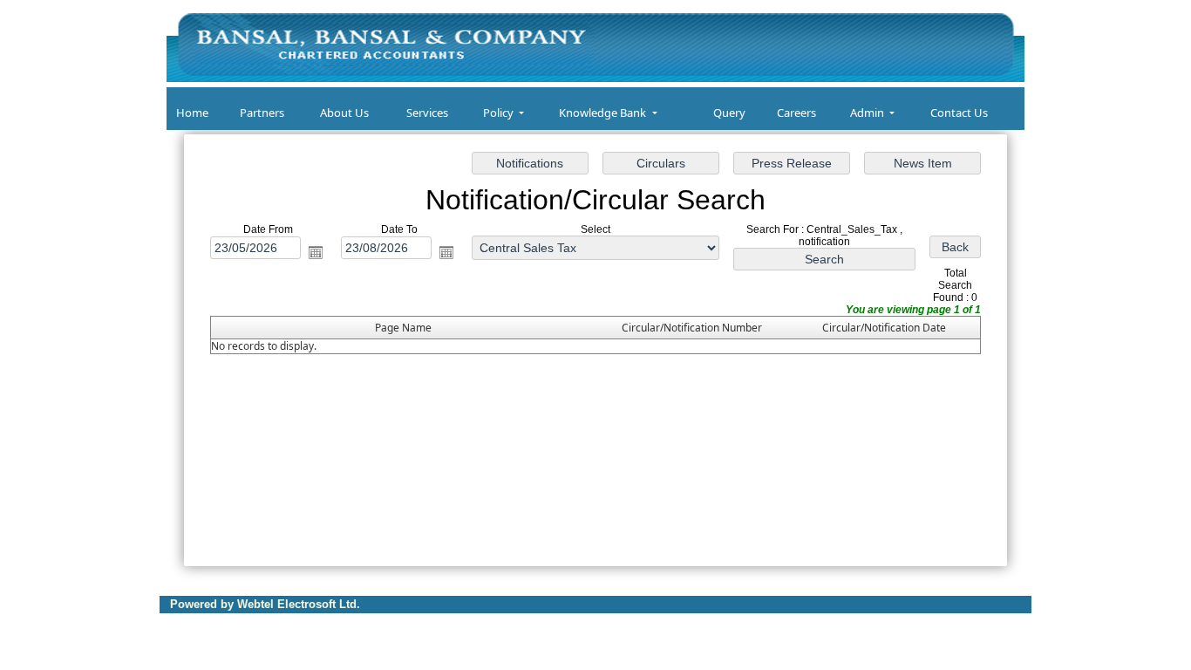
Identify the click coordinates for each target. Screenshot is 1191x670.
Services (427, 112)
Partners (262, 112)
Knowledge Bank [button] (604, 112)
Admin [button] (868, 112)
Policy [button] (499, 112)
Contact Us (959, 112)
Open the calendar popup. (315, 252)
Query (729, 112)
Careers (796, 112)
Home (192, 112)
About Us (344, 112)
